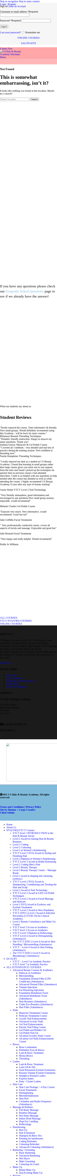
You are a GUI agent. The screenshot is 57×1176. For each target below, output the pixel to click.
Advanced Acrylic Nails (31, 1021)
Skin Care (18, 1084)
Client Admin (7, 812)
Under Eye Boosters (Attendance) (36, 1004)
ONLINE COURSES (29, 37)
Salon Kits (11, 675)
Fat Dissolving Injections (31, 990)
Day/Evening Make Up (30, 1172)
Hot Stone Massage (28, 1115)
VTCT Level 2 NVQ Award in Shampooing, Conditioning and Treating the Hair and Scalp (35, 884)
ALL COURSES (8, 617)
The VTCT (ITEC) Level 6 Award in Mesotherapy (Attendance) (31, 954)
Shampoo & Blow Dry (30, 1135)
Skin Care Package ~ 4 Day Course (37, 1087)
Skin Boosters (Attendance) (33, 1001)
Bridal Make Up (27, 1170)
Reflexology (25, 1124)
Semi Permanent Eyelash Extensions (37, 1070)
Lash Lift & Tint (27, 1067)
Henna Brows (26, 1055)
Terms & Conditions (16, 686)
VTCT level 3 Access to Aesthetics (30, 927)
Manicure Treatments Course (33, 1013)
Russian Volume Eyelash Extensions (37, 1072)
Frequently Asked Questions (20, 681)
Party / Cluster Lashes (30, 1081)
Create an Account (16, 6)
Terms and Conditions (12, 807)
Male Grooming (27, 1161)
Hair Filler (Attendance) (31, 1007)
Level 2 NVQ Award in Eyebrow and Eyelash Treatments (32, 906)
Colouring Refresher (29, 1144)
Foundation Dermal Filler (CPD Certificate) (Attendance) (35, 980)
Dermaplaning (26, 1092)
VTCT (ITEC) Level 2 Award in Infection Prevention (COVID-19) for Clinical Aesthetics (34, 916)
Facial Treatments (28, 1090)
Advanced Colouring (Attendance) (36, 1147)
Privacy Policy (33, 807)
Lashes (16, 1061)
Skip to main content (29, 1)
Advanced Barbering (29, 1155)
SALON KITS (28, 43)
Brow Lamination (28, 1047)
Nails (15, 1010)
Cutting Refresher (28, 1141)
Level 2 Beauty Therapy (25, 867)
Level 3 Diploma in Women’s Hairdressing (34, 858)
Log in (4, 26)
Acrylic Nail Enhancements (33, 1018)
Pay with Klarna (14, 678)
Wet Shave (24, 1158)
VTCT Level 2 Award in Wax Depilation (33, 910)
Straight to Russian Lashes (32, 1075)
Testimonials (12, 684)
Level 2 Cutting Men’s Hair (26, 864)
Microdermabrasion (28, 1095)
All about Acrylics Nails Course (35, 1035)
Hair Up (23, 1130)
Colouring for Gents (29, 1164)
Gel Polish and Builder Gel (32, 1030)
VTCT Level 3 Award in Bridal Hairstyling (34, 861)
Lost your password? (10, 32)
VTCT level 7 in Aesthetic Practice (30, 964)
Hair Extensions (27, 1132)
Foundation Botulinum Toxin (33, 993)
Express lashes (26, 1078)
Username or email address (19, 11)
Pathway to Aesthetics (30, 973)
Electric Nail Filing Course (32, 1027)
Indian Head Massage (30, 1118)
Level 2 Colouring (22, 847)
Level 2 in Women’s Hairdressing (29, 850)
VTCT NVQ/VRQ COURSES (16, 620)
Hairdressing (19, 1127)
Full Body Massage (28, 1110)
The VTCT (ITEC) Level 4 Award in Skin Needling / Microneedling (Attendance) (34, 943)
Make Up (17, 1167)
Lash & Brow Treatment (31, 1053)
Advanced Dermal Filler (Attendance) (38, 984)
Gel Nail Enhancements (31, 1024)
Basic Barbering (27, 1152)
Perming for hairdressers (31, 1138)
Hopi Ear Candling (28, 1121)
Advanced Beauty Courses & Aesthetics (33, 970)
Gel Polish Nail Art (28, 1033)
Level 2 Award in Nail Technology (30, 890)
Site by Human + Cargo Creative (17, 809)
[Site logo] (12, 54)
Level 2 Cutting (20, 844)
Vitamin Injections (28, 987)
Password (10, 20)
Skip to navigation (9, 1)
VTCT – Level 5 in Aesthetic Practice (32, 961)
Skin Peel (23, 1098)
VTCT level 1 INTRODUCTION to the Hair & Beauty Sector (33, 834)
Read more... (6, 663)
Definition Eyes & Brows (31, 1050)
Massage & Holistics (23, 1107)
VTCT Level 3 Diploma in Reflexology (33, 933)
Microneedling (26, 975)
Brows (16, 1044)
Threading (24, 1058)
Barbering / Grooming (24, 1150)
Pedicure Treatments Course (33, 1015)
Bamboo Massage (28, 1112)
